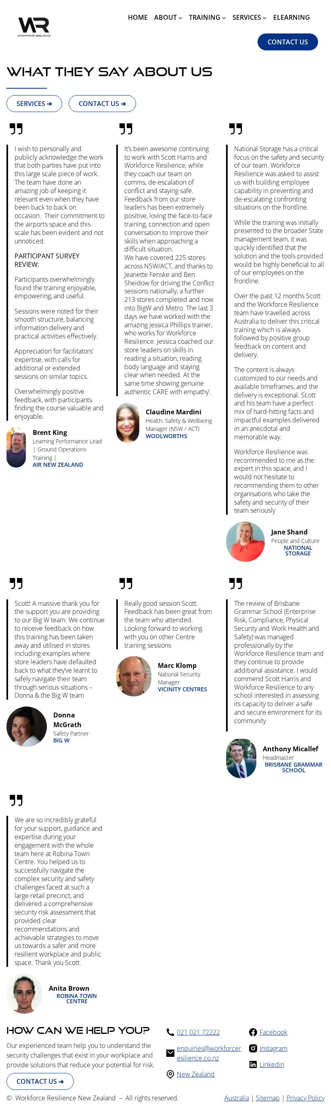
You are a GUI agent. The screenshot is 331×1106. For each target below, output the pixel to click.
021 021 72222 (198, 1032)
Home (138, 17)
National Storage (298, 550)
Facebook (273, 1032)
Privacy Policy (306, 1098)
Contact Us (288, 41)
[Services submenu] (265, 17)
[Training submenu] (224, 17)
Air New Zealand (58, 465)
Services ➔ (34, 103)
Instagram (273, 1048)
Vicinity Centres (182, 689)
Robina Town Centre (77, 998)
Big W (61, 740)
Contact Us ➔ (102, 103)
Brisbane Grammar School (294, 767)
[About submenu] (180, 17)
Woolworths (166, 436)
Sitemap (268, 1098)
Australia (236, 1098)
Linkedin (272, 1064)
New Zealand (196, 1074)
